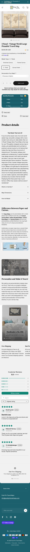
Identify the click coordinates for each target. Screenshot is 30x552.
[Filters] (3, 401)
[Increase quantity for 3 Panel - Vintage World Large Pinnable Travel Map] (10, 83)
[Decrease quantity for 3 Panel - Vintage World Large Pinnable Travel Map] (3, 83)
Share (5, 116)
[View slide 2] (14, 479)
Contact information (15, 545)
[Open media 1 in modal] (25, 14)
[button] (15, 73)
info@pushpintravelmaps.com (10, 498)
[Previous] (2, 2)
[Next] (28, 2)
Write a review (15, 393)
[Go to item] (11, 40)
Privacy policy (14, 543)
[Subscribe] (25, 510)
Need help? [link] (25, 116)
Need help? (7, 112)
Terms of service (21, 543)
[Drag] (15, 246)
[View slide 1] (12, 479)
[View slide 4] (18, 479)
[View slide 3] (16, 479)
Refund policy (8, 543)
